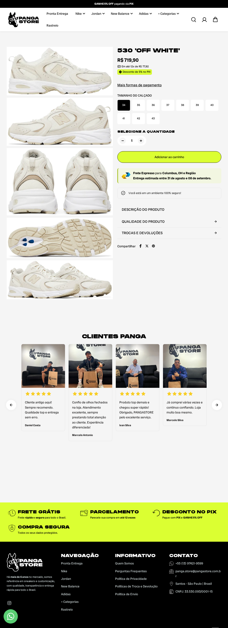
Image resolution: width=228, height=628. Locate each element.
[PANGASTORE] (23, 19)
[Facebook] (140, 246)
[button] (215, 20)
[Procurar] (193, 20)
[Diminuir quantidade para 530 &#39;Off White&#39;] (123, 141)
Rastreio (52, 25)
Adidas (144, 14)
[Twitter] (147, 246)
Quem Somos (124, 563)
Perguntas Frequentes (131, 571)
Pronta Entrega (57, 14)
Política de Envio (126, 594)
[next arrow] (217, 405)
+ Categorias (167, 14)
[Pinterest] (153, 246)
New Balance (120, 14)
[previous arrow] (11, 405)
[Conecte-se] (204, 20)
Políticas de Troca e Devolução (136, 586)
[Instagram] (9, 603)
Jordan (96, 14)
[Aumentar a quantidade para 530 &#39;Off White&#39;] (141, 141)
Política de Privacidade (131, 579)
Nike (78, 14)
